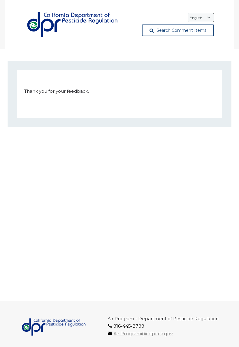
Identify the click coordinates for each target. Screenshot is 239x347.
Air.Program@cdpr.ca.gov (143, 334)
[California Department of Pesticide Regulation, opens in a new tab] (72, 24)
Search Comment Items (181, 30)
